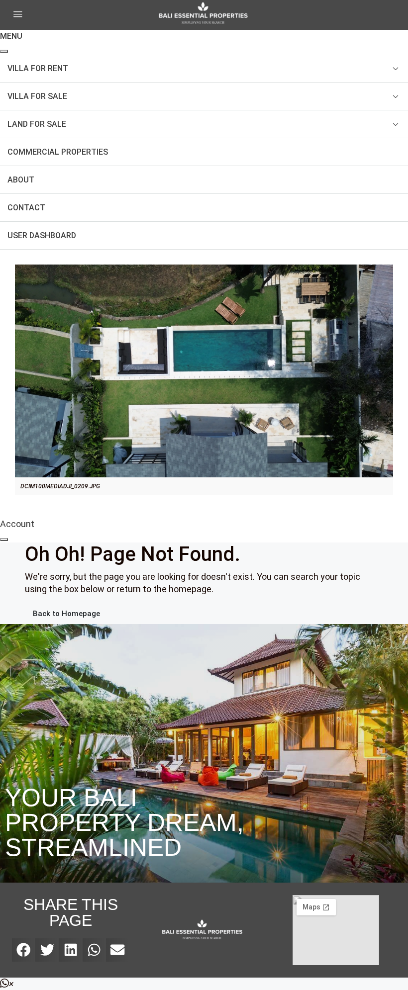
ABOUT (20, 179)
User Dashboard (41, 235)
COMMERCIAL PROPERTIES (57, 152)
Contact (26, 207)
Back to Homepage (66, 613)
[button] (23, 950)
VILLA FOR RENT (37, 68)
